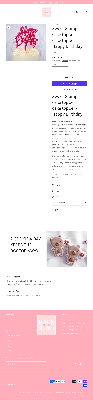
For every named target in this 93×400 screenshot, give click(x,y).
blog (7, 346)
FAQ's (8, 330)
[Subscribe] (43, 364)
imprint (8, 325)
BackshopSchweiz (26, 392)
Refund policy (49, 392)
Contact (8, 351)
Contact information (72, 395)
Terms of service (71, 392)
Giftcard (9, 340)
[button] (4, 12)
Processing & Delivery (13, 335)
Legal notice (83, 395)
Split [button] (56, 210)
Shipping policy (82, 392)
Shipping (65, 60)
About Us (9, 320)
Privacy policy (60, 392)
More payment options (70, 89)
